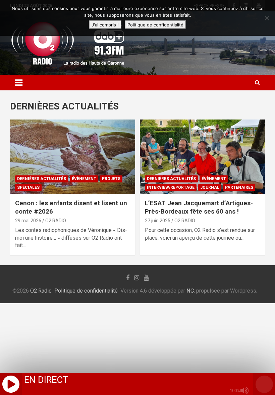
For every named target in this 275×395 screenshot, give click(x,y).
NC (190, 291)
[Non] (266, 18)
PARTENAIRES (239, 187)
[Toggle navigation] (19, 82)
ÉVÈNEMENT (84, 178)
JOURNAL (209, 187)
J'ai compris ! (105, 24)
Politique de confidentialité (86, 291)
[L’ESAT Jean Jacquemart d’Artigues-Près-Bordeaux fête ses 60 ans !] (202, 156)
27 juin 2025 (157, 220)
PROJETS (111, 178)
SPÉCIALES (28, 187)
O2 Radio (41, 291)
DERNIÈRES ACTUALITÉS (41, 178)
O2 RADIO (55, 220)
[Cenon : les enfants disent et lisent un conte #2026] (72, 156)
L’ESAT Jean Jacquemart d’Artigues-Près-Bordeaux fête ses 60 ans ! (199, 207)
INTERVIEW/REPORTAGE (171, 187)
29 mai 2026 (28, 220)
